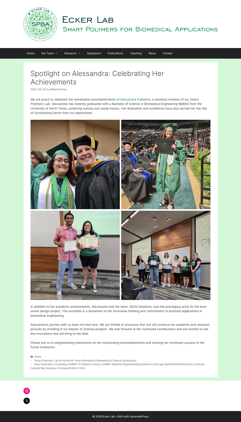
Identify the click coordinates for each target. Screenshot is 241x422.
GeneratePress (139, 416)
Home (30, 53)
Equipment (94, 53)
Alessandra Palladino (135, 99)
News (152, 53)
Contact (168, 53)
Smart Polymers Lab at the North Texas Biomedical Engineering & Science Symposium (85, 360)
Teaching (136, 53)
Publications (115, 53)
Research (70, 53)
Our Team (47, 53)
